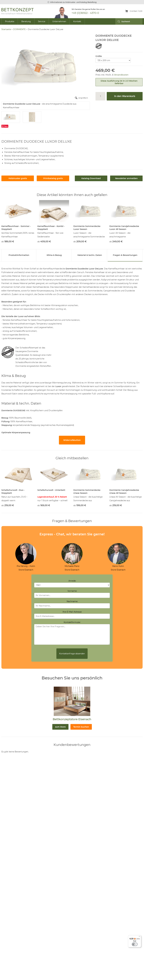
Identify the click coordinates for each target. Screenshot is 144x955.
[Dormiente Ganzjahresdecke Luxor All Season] (126, 211)
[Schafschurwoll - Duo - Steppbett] (18, 474)
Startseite (6, 29)
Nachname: (72, 601)
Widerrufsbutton (72, 440)
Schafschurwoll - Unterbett (51, 490)
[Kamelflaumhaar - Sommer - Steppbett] (18, 211)
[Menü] (139, 937)
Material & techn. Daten (89, 255)
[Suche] (117, 21)
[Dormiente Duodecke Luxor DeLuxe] (11, 117)
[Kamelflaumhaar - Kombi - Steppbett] (54, 211)
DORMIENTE (19, 29)
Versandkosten (121, 75)
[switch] (135, 944)
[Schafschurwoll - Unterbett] (54, 474)
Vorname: (72, 591)
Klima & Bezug (54, 255)
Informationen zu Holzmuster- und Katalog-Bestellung (73, 2)
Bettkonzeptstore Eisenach (72, 719)
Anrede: (72, 581)
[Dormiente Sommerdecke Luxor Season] (90, 211)
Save (6, 126)
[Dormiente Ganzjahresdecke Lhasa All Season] (126, 474)
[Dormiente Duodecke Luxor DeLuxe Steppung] (32, 117)
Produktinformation (19, 255)
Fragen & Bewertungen (125, 255)
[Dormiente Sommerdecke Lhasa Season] (90, 474)
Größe (98, 56)
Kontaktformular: (72, 622)
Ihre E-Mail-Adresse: (72, 612)
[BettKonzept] (17, 11)
